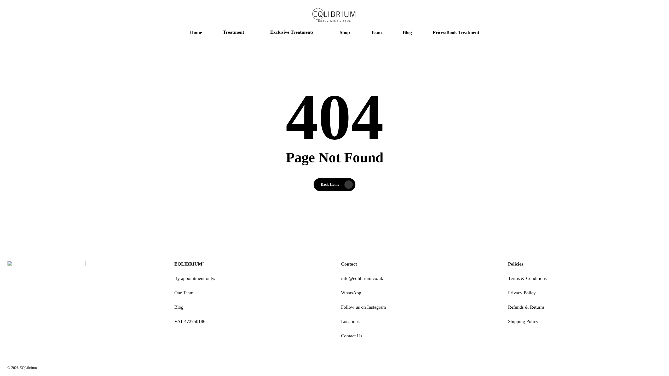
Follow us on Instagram (363, 307)
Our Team (183, 292)
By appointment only (194, 278)
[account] (645, 15)
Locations (350, 321)
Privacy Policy (522, 292)
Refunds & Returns (526, 307)
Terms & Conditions (527, 278)
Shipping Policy (523, 321)
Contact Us (351, 335)
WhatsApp (351, 292)
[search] (632, 15)
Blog (178, 307)
